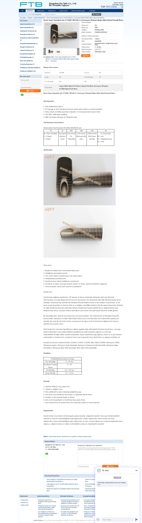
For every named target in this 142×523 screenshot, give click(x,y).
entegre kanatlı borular (84, 436)
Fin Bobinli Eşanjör (26, 57)
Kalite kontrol (63, 11)
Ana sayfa (23, 18)
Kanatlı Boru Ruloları (26, 54)
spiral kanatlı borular (55, 436)
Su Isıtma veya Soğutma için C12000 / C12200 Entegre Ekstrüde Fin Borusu (69, 513)
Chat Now (115, 4)
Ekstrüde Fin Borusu (26, 34)
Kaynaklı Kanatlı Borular (28, 43)
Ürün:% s (30, 11)
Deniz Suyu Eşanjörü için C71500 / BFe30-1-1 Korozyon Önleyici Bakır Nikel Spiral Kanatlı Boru (62, 59)
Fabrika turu (51, 11)
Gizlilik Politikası (38, 520)
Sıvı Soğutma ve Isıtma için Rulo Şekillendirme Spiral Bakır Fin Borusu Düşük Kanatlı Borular (47, 514)
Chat (87, 55)
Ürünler (30, 18)
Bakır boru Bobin (25, 61)
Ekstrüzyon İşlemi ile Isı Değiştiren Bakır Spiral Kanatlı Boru (47, 501)
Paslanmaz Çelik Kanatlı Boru (29, 38)
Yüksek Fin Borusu (26, 50)
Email (121, 4)
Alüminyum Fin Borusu (27, 31)
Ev (22, 11)
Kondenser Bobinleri (26, 71)
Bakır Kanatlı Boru (26, 27)
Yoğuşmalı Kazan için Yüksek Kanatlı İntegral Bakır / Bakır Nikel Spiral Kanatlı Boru (47, 507)
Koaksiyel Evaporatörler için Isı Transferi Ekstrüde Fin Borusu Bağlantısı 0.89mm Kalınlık (70, 501)
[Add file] (98, 519)
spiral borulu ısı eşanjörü (69, 436)
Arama (97, 14)
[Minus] (136, 470)
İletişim (31, 91)
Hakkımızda (40, 11)
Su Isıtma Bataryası (26, 64)
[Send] (136, 519)
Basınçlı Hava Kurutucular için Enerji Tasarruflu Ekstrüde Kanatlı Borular (70, 507)
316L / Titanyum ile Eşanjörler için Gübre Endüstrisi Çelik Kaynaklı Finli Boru (93, 507)
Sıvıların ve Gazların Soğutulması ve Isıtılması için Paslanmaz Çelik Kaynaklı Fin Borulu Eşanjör (93, 514)
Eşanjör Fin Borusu (26, 47)
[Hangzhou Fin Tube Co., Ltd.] (34, 4)
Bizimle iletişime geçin (78, 11)
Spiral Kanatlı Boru (39, 18)
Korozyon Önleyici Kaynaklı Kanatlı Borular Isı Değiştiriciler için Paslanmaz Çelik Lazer (93, 501)
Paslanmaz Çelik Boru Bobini (29, 67)
